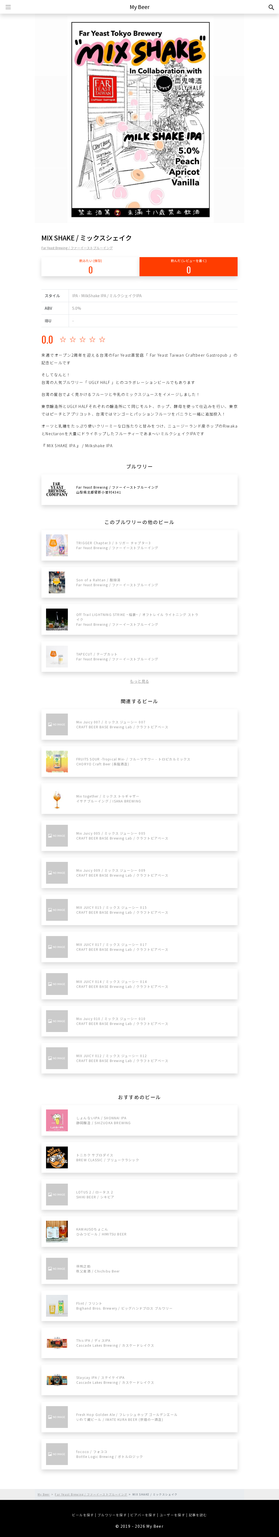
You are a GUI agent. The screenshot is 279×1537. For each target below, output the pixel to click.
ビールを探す (83, 1514)
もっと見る (139, 681)
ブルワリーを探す (112, 1514)
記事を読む (198, 1514)
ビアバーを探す (143, 1514)
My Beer (140, 7)
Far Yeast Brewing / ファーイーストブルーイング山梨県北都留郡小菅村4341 (117, 489)
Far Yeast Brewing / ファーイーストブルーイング (77, 247)
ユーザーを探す (172, 1514)
